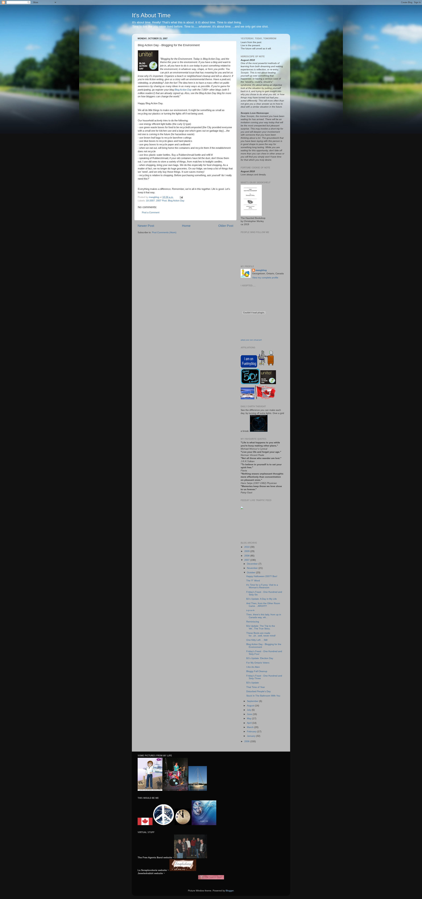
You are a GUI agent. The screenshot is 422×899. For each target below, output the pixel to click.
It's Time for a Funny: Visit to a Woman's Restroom (262, 586)
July (249, 710)
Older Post (225, 225)
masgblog (261, 270)
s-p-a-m (250, 610)
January (251, 736)
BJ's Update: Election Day (259, 658)
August (251, 705)
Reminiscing (252, 621)
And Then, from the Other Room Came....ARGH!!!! (263, 604)
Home (186, 225)
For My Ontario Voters (257, 663)
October (251, 572)
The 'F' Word (253, 580)
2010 (247, 547)
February (252, 731)
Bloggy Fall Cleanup (256, 671)
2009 (247, 551)
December (252, 564)
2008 (247, 555)
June (250, 714)
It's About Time (151, 15)
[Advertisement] (251, 525)
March (250, 727)
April (249, 723)
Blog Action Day (183, 89)
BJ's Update (252, 682)
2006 (247, 741)
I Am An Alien (253, 667)
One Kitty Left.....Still (256, 640)
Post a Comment (150, 212)
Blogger (230, 890)
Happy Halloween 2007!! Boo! (261, 576)
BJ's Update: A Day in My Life (261, 599)
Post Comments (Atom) (164, 232)
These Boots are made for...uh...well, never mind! (261, 634)
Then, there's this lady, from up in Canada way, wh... (263, 615)
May (249, 718)
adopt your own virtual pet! (251, 340)
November (252, 568)
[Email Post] (181, 197)
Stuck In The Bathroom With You (263, 695)
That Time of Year (255, 687)
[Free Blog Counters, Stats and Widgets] (242, 508)
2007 (247, 560)
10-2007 (150, 200)
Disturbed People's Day (258, 691)
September (253, 701)
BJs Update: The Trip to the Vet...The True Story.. (260, 627)
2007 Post (161, 200)
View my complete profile (265, 277)
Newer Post (146, 225)
